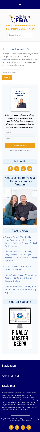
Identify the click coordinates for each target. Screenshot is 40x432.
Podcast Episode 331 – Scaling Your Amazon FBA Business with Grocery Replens (20, 289)
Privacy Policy (35, 419)
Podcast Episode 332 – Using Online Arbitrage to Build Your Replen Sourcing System (21, 278)
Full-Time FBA (24, 19)
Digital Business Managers (24, 420)
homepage (6, 59)
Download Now (20, 145)
